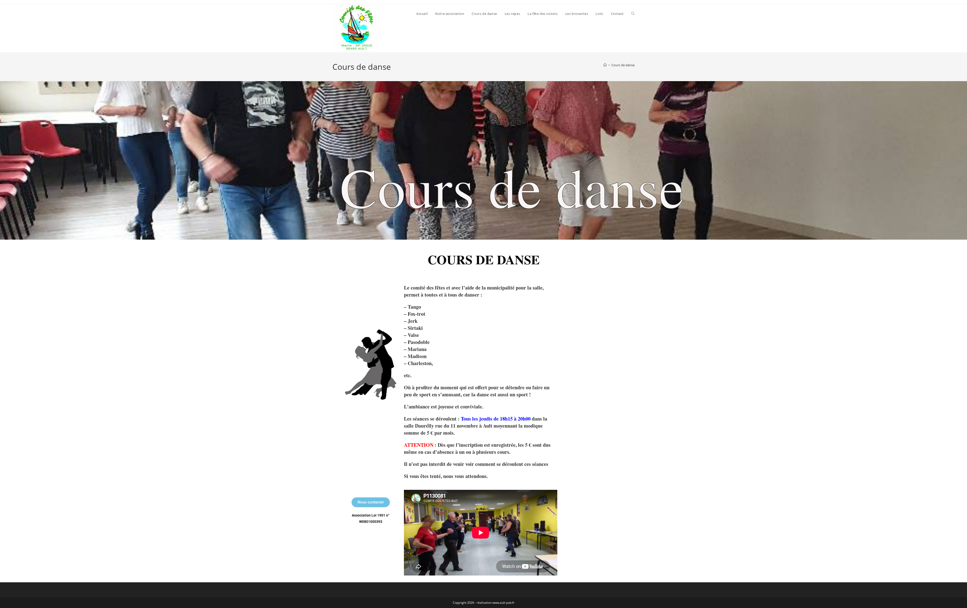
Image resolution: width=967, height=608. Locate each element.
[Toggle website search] (633, 13)
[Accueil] (605, 65)
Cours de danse (623, 65)
